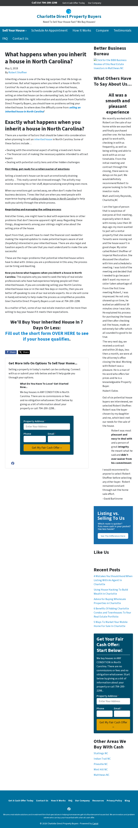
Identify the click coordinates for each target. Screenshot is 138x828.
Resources (98, 800)
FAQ (5, 38)
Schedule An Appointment (49, 30)
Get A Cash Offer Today (73, 3)
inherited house (43, 139)
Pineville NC (101, 764)
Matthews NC (101, 775)
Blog (127, 800)
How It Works (82, 30)
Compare (102, 30)
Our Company (94, 3)
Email (52, 434)
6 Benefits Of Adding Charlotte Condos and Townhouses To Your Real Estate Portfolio (112, 613)
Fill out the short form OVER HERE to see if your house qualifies (47, 336)
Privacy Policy (114, 800)
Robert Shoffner (17, 72)
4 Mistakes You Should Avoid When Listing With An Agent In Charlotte (113, 580)
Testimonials (122, 30)
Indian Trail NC (102, 759)
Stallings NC (101, 753)
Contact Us (20, 38)
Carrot (95, 823)
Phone (27, 434)
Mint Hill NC (101, 769)
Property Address (35, 421)
